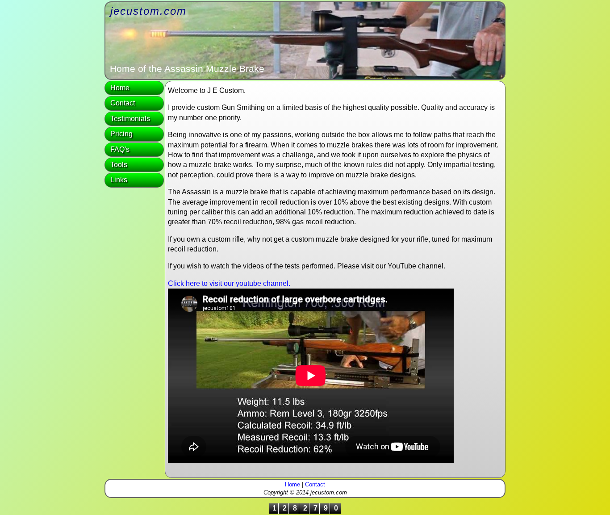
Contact (122, 103)
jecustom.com (148, 11)
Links (118, 180)
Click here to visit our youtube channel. (229, 283)
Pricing (121, 134)
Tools (118, 164)
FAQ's (120, 149)
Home (120, 88)
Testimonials (130, 118)
